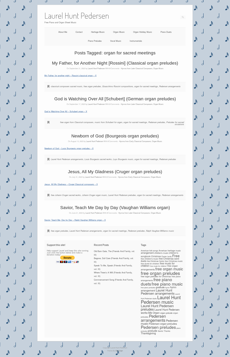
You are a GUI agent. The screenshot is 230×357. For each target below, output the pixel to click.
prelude (152, 331)
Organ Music (119, 31)
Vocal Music (115, 40)
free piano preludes (148, 287)
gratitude (160, 287)
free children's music (149, 258)
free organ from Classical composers (76, 122)
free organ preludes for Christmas (156, 276)
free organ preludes (92, 86)
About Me (62, 31)
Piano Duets (166, 31)
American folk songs (149, 250)
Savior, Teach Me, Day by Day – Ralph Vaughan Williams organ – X (75, 219)
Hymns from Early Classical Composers (135, 141)
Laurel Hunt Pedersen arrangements (67, 159)
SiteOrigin (119, 350)
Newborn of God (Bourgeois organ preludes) (115, 136)
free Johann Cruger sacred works (66, 195)
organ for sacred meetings (146, 86)
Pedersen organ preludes (163, 323)
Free (176, 255)
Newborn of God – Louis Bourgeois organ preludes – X (69, 148)
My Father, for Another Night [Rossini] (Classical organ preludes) (115, 63)
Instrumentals (136, 40)
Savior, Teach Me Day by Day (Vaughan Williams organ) (115, 207)
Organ (156, 312)
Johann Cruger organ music (94, 195)
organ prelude (166, 312)
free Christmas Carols (155, 261)
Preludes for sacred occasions (175, 123)
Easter (164, 256)
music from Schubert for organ (108, 122)
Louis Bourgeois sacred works (98, 159)
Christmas (156, 256)
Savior (160, 331)
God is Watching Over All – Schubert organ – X (65, 111)
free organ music (169, 268)
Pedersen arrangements (170, 86)
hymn (167, 287)
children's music (161, 252)
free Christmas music (174, 261)
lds (150, 312)
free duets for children (150, 263)
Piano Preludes (95, 40)
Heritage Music (98, 31)
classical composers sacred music (66, 86)
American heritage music (170, 250)
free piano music (167, 284)
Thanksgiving (148, 333)
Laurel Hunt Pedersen (96, 68)
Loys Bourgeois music (123, 159)
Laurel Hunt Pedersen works (160, 311)
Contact (79, 31)
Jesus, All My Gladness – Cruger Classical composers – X (71, 184)
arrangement (147, 252)
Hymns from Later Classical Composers (136, 68)
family (169, 256)
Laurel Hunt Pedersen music (161, 299)
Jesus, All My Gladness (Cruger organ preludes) (115, 171)
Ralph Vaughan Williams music (160, 230)
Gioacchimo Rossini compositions (117, 86)
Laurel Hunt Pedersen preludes (122, 195)
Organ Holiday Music (142, 31)
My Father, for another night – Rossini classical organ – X (70, 75)
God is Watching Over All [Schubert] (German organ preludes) (115, 98)
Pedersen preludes (156, 122)
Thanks (167, 331)
